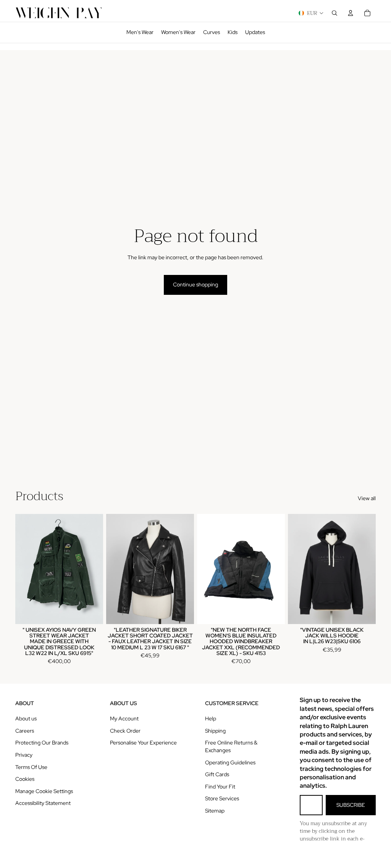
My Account (124, 718)
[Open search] (334, 13)
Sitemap (215, 810)
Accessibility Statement (43, 803)
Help (210, 718)
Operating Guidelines (230, 762)
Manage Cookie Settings (44, 791)
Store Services (222, 798)
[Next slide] (97, 569)
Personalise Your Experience (143, 742)
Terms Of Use (31, 767)
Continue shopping (195, 284)
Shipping (215, 730)
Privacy (23, 754)
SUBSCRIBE (350, 804)
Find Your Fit (220, 786)
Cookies (24, 778)
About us (26, 718)
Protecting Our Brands (41, 742)
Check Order (125, 730)
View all (367, 498)
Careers (24, 730)
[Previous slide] (21, 569)
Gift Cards (217, 774)
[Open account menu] (350, 13)
